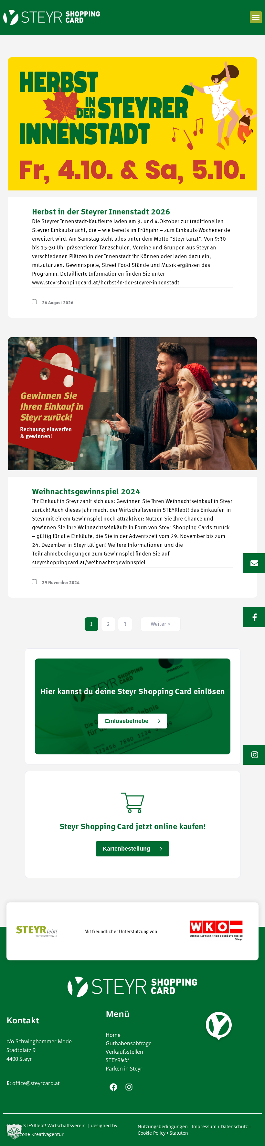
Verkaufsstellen (124, 1051)
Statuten (179, 1133)
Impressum (204, 1126)
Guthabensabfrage (129, 1043)
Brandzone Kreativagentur (35, 1134)
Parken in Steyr (124, 1068)
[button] (256, 17)
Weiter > (161, 624)
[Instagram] (129, 1087)
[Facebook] (113, 1087)
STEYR (117, 1060)
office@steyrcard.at (36, 1083)
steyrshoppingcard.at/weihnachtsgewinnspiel (88, 563)
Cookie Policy (151, 1133)
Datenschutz (234, 1126)
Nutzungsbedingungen (163, 1126)
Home (113, 1034)
